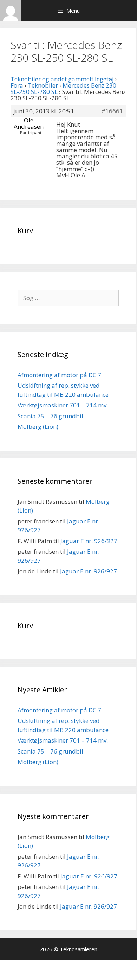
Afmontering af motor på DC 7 (59, 375)
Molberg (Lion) (38, 426)
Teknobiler (43, 85)
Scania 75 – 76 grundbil (50, 416)
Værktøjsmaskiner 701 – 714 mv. (63, 405)
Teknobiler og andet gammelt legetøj (62, 79)
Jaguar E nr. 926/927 (88, 541)
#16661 (112, 111)
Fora (17, 85)
